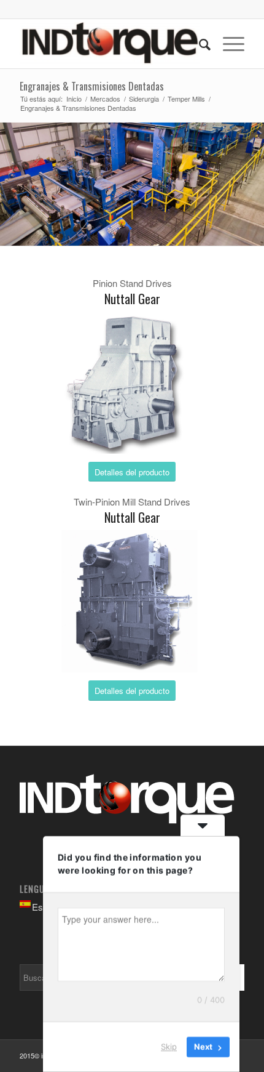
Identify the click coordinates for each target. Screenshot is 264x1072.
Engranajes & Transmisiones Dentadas (92, 86)
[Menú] (227, 43)
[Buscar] (199, 43)
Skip (169, 1047)
